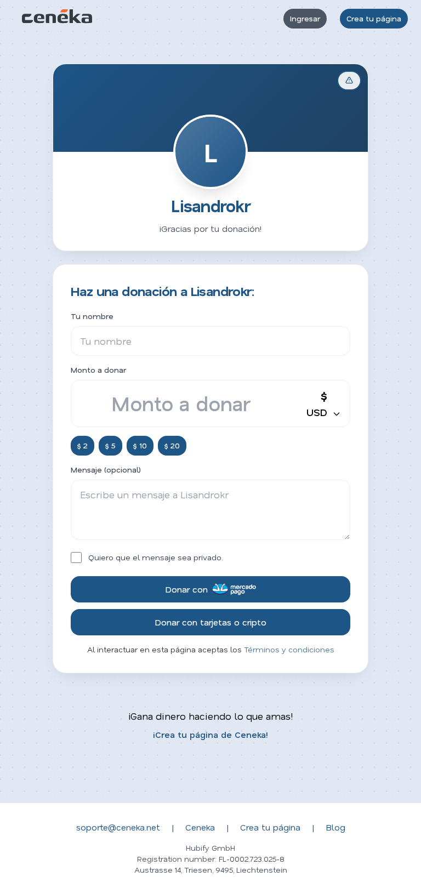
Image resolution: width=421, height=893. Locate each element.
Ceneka (200, 827)
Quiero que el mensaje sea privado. (155, 557)
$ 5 (110, 445)
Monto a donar (98, 370)
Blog (335, 827)
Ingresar (305, 18)
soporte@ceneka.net (118, 827)
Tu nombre (92, 316)
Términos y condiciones (289, 649)
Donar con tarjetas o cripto (210, 622)
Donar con (186, 589)
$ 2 (82, 445)
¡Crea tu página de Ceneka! (210, 734)
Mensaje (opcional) (106, 469)
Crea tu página (373, 18)
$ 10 (140, 445)
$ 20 (172, 445)
